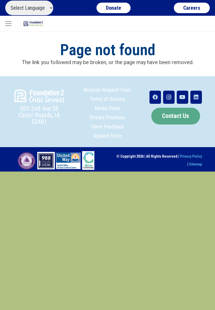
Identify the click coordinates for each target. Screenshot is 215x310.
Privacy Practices (107, 117)
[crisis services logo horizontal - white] (39, 96)
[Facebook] (155, 97)
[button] (8, 23)
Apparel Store (107, 136)
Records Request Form (107, 90)
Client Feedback (107, 126)
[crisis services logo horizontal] (33, 23)
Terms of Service (107, 99)
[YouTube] (182, 97)
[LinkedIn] (196, 97)
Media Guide (107, 108)
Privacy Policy (191, 156)
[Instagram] (169, 97)
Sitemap (195, 164)
